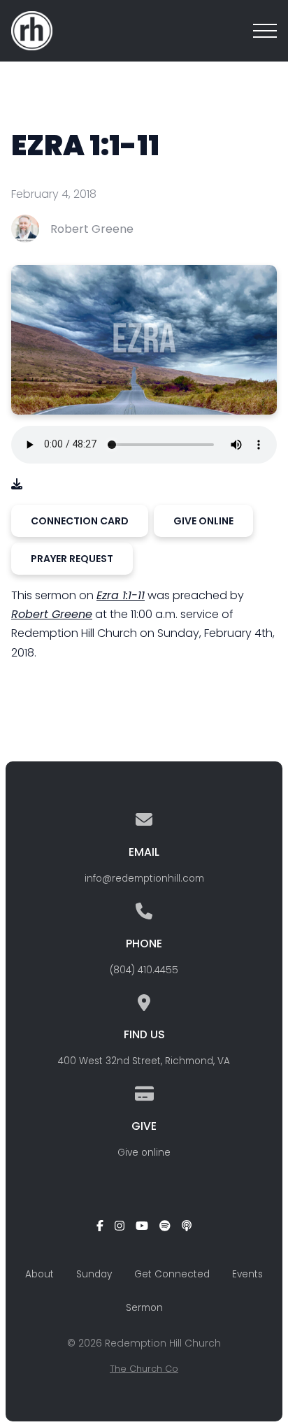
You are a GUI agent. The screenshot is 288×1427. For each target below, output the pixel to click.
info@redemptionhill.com (144, 878)
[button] (265, 31)
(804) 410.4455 (144, 970)
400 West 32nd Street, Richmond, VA (144, 1061)
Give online (144, 1152)
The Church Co (144, 1369)
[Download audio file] (16, 484)
